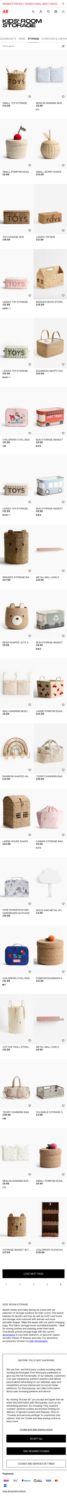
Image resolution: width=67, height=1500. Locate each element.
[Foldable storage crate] (50, 1084)
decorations (8, 1334)
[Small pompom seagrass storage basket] (17, 144)
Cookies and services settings (36, 1463)
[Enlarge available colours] (38, 109)
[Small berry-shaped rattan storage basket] (50, 144)
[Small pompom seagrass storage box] (50, 1153)
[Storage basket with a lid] (17, 1222)
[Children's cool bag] (17, 412)
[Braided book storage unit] (50, 274)
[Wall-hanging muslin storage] (17, 683)
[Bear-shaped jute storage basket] (17, 614)
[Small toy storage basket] (17, 75)
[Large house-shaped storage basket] (17, 813)
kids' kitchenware (38, 1341)
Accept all (36, 1438)
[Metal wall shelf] (50, 549)
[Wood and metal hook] (50, 882)
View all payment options (14, 1491)
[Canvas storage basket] (50, 813)
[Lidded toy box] (50, 209)
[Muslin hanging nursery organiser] (50, 75)
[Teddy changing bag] (50, 748)
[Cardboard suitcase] (17, 882)
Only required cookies (36, 1451)
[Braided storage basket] (17, 549)
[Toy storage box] (17, 209)
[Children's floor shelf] (50, 1222)
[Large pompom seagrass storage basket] (50, 683)
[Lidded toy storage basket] (17, 274)
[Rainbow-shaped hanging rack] (17, 748)
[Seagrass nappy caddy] (50, 343)
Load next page (33, 1273)
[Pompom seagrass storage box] (50, 950)
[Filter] (63, 46)
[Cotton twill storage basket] (17, 1019)
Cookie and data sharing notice (36, 1429)
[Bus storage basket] (50, 412)
